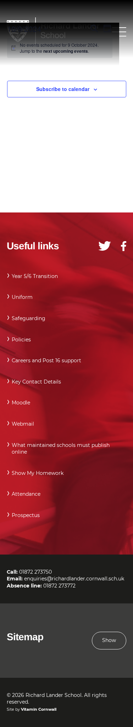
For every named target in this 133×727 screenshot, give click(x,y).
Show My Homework (37, 473)
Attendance (26, 494)
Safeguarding (28, 318)
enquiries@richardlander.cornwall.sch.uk (74, 578)
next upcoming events (65, 51)
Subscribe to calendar (62, 88)
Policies (21, 339)
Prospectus (26, 515)
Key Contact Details (36, 382)
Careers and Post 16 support (46, 360)
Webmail (23, 424)
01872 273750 (35, 572)
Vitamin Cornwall (38, 709)
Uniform (22, 297)
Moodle (21, 402)
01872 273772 (59, 586)
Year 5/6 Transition (35, 276)
